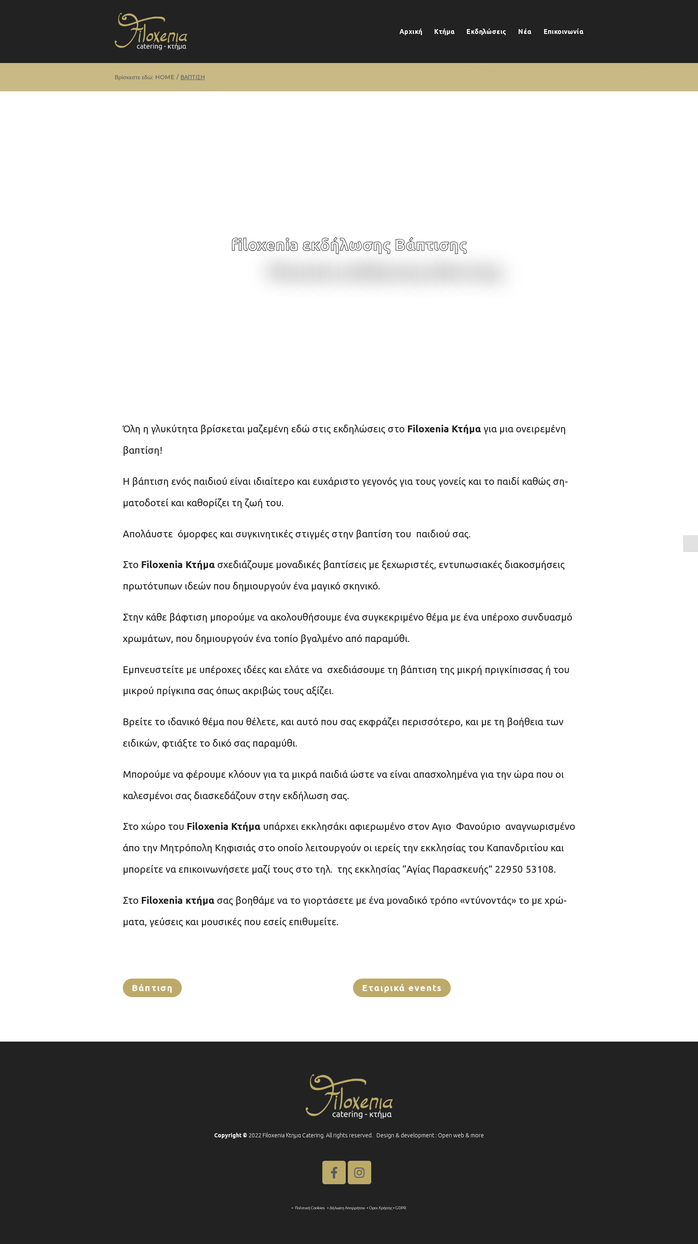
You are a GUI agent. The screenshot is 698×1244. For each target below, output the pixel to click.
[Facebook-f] (334, 1172)
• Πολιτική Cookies (309, 1208)
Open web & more (461, 1135)
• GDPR (399, 1208)
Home (164, 77)
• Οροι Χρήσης (379, 1208)
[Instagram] (359, 1172)
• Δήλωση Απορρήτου (346, 1208)
